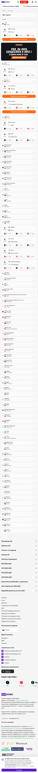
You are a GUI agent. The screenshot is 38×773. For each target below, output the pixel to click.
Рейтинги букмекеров (9, 559)
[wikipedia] (21, 743)
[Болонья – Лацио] (19, 126)
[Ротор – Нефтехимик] (19, 242)
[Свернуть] (34, 23)
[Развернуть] (34, 145)
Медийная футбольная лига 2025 (13, 590)
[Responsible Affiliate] (8, 755)
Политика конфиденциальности (10, 611)
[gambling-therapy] (29, 749)
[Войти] (32, 2)
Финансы (4, 643)
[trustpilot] (5, 749)
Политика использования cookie (10, 616)
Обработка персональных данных (11, 618)
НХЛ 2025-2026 (6, 572)
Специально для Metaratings (9, 605)
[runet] (3, 743)
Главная (4, 10)
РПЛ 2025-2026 (6, 568)
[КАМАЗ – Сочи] (19, 230)
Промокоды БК (6, 541)
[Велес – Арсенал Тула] (19, 253)
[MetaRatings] (7, 694)
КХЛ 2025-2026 (6, 563)
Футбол (4, 19)
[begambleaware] (17, 749)
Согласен (19, 770)
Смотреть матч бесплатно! (19, 39)
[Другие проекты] (6, 2)
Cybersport (4, 638)
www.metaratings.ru (21, 700)
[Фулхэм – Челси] (19, 72)
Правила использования (8, 613)
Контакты (4, 597)
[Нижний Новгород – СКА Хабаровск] (19, 265)
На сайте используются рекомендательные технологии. (17, 738)
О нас (3, 600)
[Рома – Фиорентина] (19, 137)
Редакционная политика (8, 621)
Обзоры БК (5, 554)
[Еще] (36, 2)
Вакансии (4, 603)
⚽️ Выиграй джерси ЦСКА (11, 6)
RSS (2, 608)
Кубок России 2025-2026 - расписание (14, 581)
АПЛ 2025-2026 (6, 577)
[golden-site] (10, 743)
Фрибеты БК (5, 545)
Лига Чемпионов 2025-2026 (10, 586)
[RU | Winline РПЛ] (19, 52)
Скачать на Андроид (8, 550)
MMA (2, 640)
